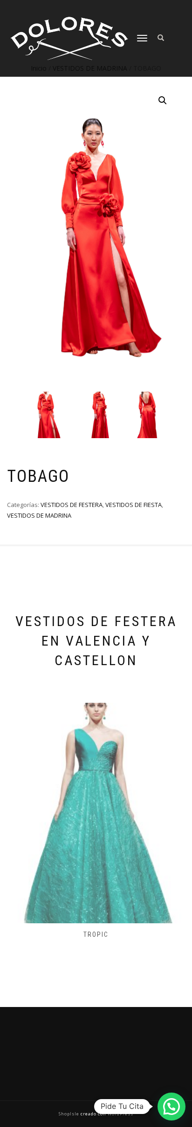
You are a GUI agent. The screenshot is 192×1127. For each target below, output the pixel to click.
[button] (162, 100)
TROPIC (96, 934)
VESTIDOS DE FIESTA (133, 504)
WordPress (119, 1114)
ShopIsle (70, 1114)
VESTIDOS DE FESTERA (72, 504)
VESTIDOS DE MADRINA (39, 515)
